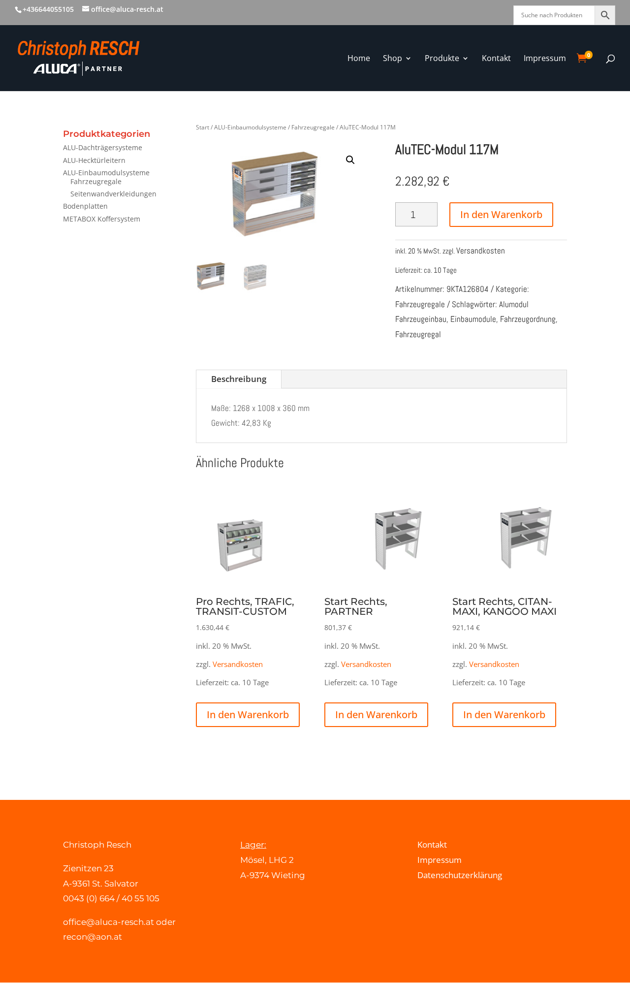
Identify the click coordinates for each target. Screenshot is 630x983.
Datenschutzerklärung (459, 875)
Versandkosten (480, 250)
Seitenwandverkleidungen (113, 193)
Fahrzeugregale (96, 181)
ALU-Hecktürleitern (94, 160)
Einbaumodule (473, 319)
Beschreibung (238, 378)
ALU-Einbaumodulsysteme (106, 172)
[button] (350, 160)
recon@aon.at (92, 937)
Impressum (439, 859)
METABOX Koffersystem (101, 218)
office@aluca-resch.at (108, 922)
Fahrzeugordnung (528, 319)
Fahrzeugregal (418, 334)
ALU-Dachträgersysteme (102, 147)
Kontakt (432, 844)
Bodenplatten (85, 206)
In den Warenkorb (501, 214)
